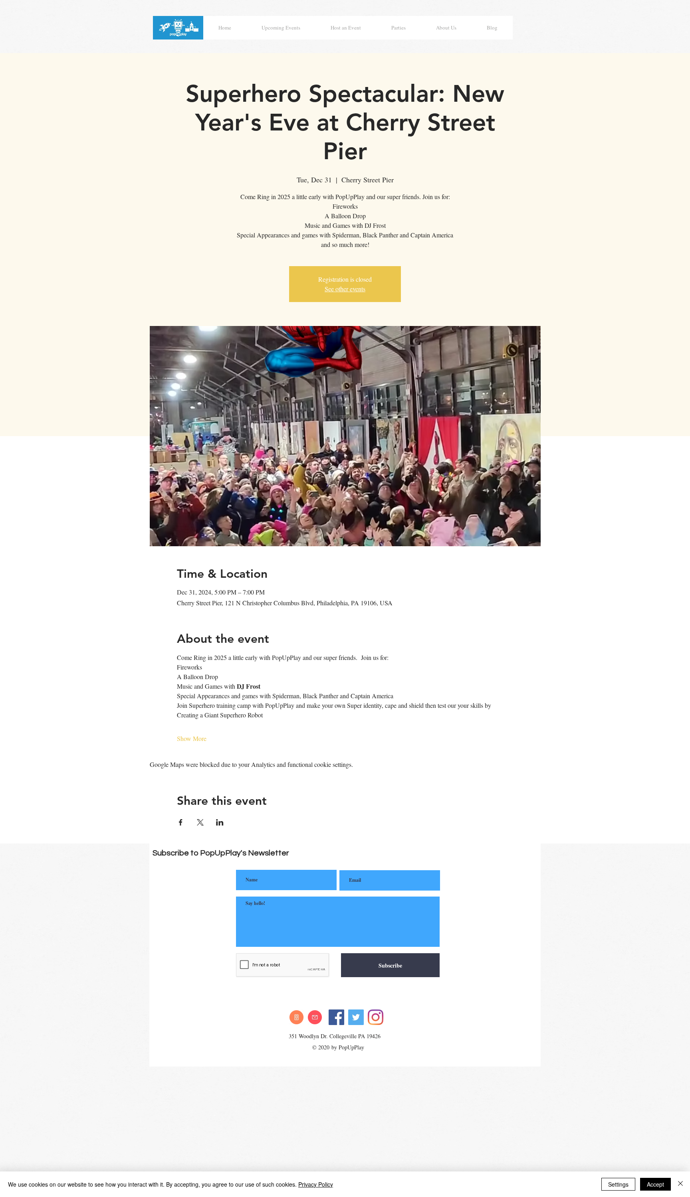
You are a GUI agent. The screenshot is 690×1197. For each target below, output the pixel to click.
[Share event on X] (200, 822)
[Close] (680, 1184)
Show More (191, 738)
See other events (345, 288)
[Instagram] (375, 1017)
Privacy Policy (315, 1184)
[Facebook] (336, 1017)
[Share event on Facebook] (180, 822)
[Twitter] (356, 1017)
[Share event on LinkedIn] (220, 822)
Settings (618, 1184)
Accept (655, 1184)
